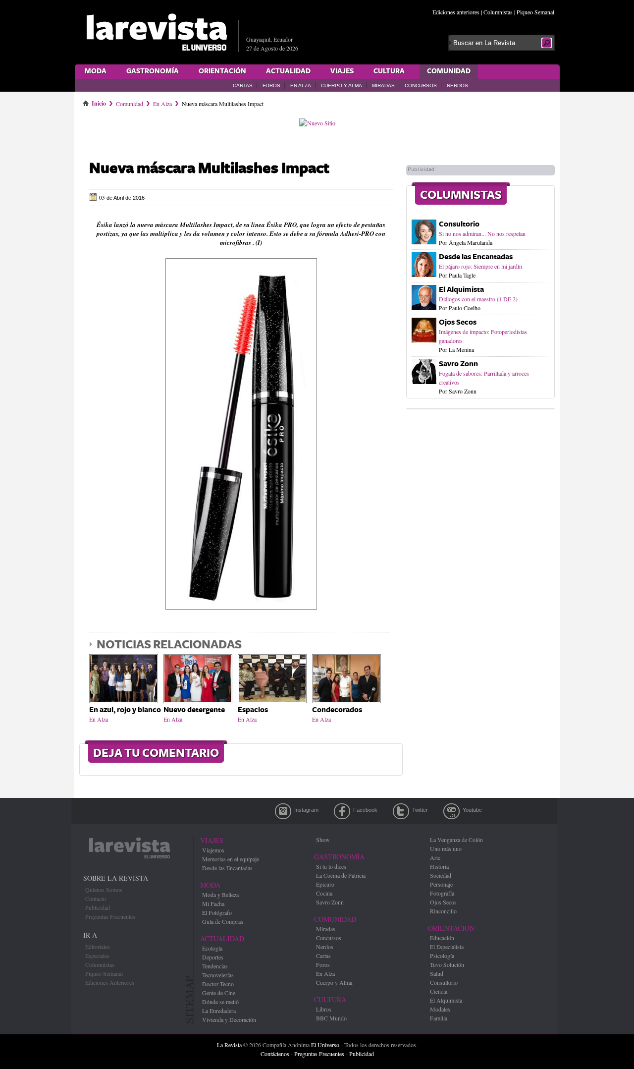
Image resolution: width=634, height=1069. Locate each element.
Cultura (389, 71)
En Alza (300, 85)
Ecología (212, 948)
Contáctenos (275, 1054)
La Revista (229, 1045)
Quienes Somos (103, 890)
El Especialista (447, 947)
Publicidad (97, 907)
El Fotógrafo (217, 912)
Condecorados (337, 710)
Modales (440, 1009)
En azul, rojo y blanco (125, 710)
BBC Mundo (331, 1018)
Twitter (401, 811)
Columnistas (498, 12)
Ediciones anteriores (455, 12)
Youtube (451, 811)
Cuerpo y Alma (341, 85)
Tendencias (215, 966)
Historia (439, 866)
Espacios (253, 710)
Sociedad (440, 875)
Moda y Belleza (220, 895)
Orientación (222, 71)
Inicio (99, 101)
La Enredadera (219, 1010)
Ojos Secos (457, 322)
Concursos (421, 85)
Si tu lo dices (331, 866)
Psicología (442, 955)
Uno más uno (446, 848)
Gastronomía (152, 71)
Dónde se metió (220, 1002)
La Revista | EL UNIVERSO (156, 32)
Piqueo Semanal (535, 12)
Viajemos (213, 850)
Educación (442, 938)
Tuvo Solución (447, 964)
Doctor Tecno (218, 984)
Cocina (324, 893)
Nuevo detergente (194, 710)
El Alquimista (461, 289)
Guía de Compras (222, 921)
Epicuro (325, 884)
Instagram (283, 811)
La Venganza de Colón (456, 840)
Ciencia (438, 991)
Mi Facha (213, 903)
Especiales (97, 955)
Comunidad (449, 71)
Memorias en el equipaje (230, 859)
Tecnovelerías (218, 975)
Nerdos (457, 85)
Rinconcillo (443, 911)
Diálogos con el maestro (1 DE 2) (478, 299)
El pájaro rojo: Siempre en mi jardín (480, 266)
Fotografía (442, 893)
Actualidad (288, 71)
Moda (95, 71)
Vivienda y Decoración (229, 1019)
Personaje (441, 884)
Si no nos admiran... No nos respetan (482, 233)
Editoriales (97, 947)
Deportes (212, 957)
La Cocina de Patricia (341, 875)
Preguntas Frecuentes (110, 916)
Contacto (95, 898)
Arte (435, 857)
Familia (438, 1018)
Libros (323, 1009)
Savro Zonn (458, 364)
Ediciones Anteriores (109, 982)
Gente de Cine (218, 993)
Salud (436, 973)
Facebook (342, 811)
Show (323, 840)
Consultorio (459, 224)
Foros (271, 85)
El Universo (325, 1045)
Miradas (383, 85)
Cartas (243, 85)
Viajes (342, 71)
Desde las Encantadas (476, 257)
